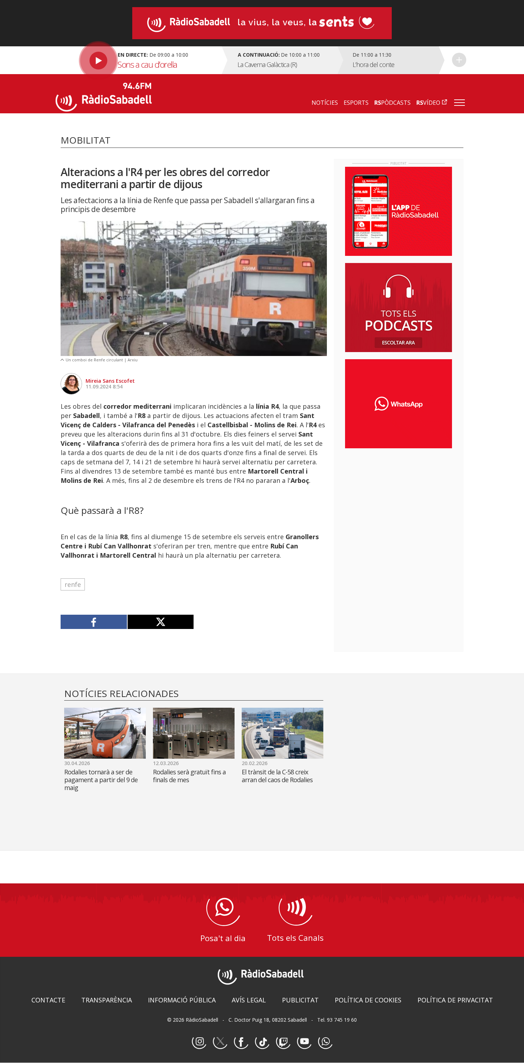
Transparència (106, 1000)
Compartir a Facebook (94, 622)
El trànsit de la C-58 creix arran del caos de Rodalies (277, 776)
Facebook (241, 1042)
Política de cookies (368, 1000)
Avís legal (249, 1000)
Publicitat (300, 1000)
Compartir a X (160, 622)
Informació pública (182, 1000)
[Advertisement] (398, 500)
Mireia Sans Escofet (110, 380)
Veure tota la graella (459, 60)
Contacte (48, 1000)
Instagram (199, 1042)
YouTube (304, 1042)
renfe (73, 584)
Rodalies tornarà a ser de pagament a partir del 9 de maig (101, 780)
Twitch (283, 1042)
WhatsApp (325, 1042)
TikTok (262, 1042)
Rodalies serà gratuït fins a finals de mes (189, 776)
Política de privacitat (455, 1000)
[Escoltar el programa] (137, 60)
